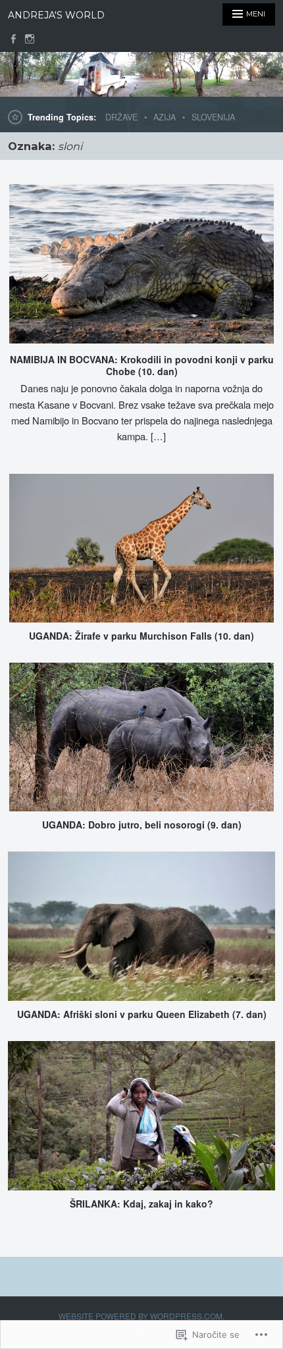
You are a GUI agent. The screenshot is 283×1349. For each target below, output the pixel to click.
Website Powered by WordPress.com (140, 1315)
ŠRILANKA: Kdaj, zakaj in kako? (141, 1203)
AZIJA (164, 117)
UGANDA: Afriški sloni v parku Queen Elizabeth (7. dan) (142, 1014)
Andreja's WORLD (56, 15)
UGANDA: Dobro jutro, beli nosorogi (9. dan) (142, 824)
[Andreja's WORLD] (141, 74)
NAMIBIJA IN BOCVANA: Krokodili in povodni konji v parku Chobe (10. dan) (142, 365)
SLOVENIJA (213, 117)
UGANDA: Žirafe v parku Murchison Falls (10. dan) (141, 635)
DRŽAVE (121, 117)
